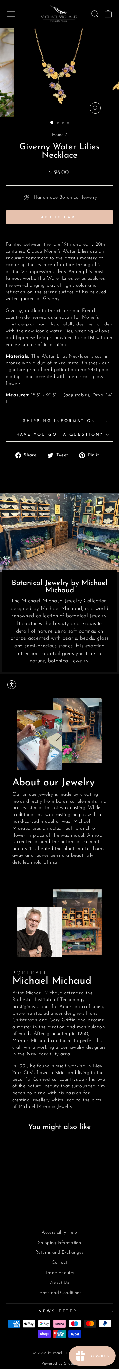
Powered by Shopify (60, 1364)
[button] (12, 685)
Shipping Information (59, 421)
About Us (59, 1283)
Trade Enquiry (59, 1273)
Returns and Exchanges (59, 1252)
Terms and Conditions (59, 1293)
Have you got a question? (59, 435)
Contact (59, 1262)
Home (58, 135)
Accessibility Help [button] (59, 1232)
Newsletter (57, 1311)
